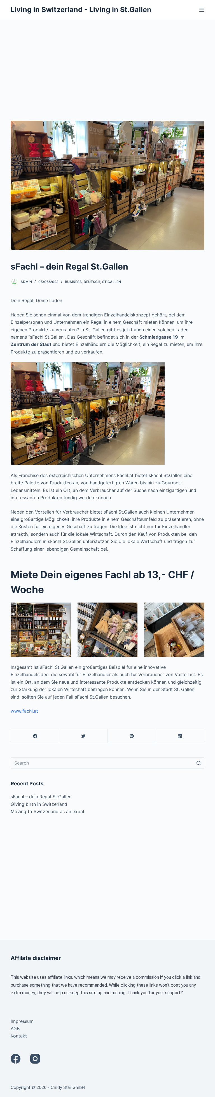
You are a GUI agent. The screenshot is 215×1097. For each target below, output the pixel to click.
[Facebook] (35, 736)
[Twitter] (83, 736)
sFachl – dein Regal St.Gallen (41, 796)
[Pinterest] (132, 736)
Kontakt (19, 1036)
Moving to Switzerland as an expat (48, 811)
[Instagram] (35, 1059)
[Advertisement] (107, 61)
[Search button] (198, 762)
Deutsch (92, 282)
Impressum (22, 1021)
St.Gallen (111, 282)
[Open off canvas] (201, 9)
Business (73, 282)
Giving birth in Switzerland (39, 804)
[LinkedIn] (180, 736)
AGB (15, 1028)
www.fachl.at (24, 711)
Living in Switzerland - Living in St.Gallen (81, 9)
